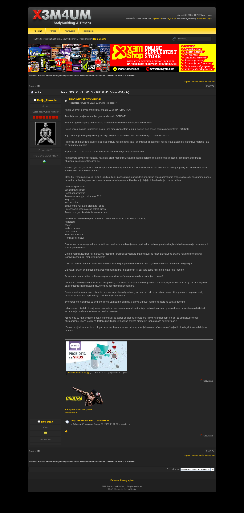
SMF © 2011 (120, 486)
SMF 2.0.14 (107, 486)
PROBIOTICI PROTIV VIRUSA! (85, 99)
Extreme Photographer (122, 480)
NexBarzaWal (99, 39)
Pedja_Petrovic (47, 100)
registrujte (171, 18)
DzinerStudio (130, 489)
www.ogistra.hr (71, 412)
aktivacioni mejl (203, 18)
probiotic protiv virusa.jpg (78, 373)
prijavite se (157, 18)
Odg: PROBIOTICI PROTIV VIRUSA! (90, 420)
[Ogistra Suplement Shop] (44, 162)
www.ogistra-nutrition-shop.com (78, 410)
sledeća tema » (208, 81)
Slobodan (47, 421)
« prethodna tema (193, 81)
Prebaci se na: (173, 469)
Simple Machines (134, 486)
